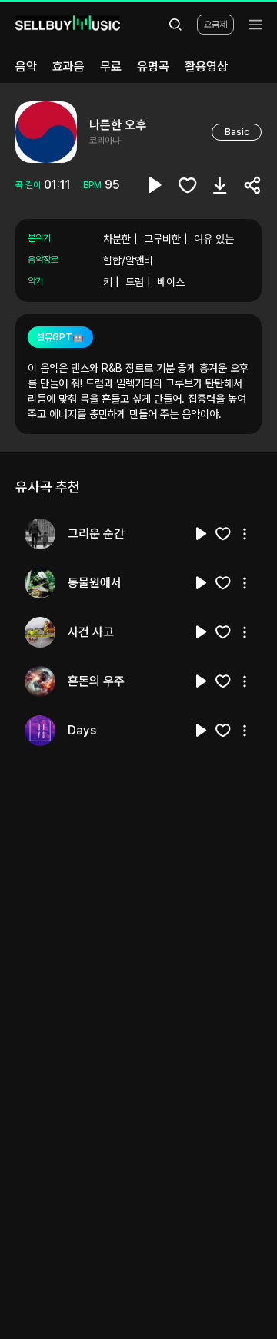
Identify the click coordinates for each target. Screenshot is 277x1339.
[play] (155, 185)
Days (82, 730)
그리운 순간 (96, 533)
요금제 (215, 24)
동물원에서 (95, 582)
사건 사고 (91, 632)
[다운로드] (220, 185)
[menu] (255, 24)
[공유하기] (252, 185)
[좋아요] (188, 185)
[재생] (201, 534)
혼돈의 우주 (96, 681)
